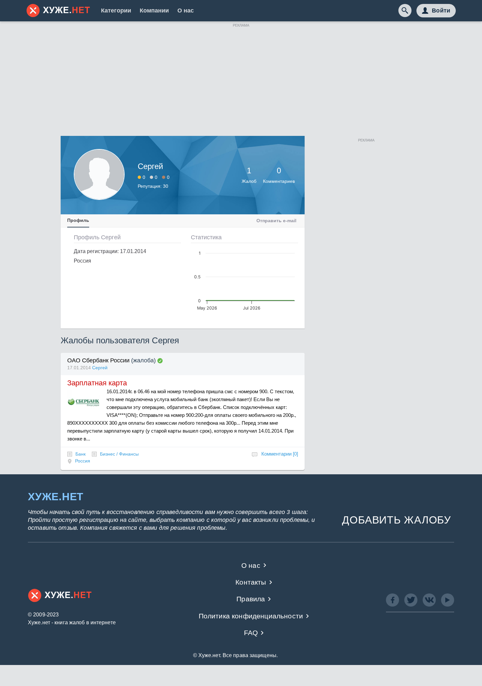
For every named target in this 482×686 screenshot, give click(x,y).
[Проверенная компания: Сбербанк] (160, 360)
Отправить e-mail (276, 220)
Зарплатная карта (97, 383)
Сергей (100, 367)
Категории (116, 10)
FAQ (251, 632)
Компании (154, 10)
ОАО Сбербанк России (98, 360)
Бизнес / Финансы (119, 454)
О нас (185, 10)
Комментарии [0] (279, 454)
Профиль (78, 220)
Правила (250, 599)
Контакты (250, 582)
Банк (80, 454)
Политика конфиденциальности (251, 616)
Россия (82, 460)
